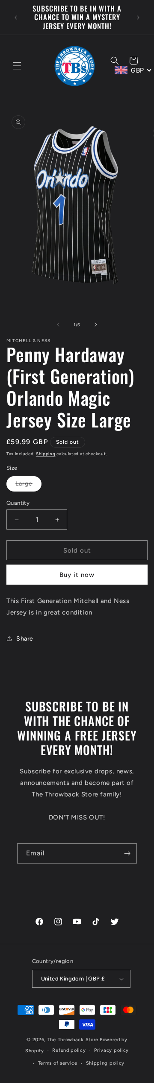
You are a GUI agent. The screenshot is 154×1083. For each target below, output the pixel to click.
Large (28, 486)
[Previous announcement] (15, 17)
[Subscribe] (127, 853)
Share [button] (24, 638)
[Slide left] (58, 324)
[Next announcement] (138, 17)
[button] (17, 65)
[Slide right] (95, 324)
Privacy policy (111, 1050)
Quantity (18, 503)
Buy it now (77, 575)
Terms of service (57, 1063)
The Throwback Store (72, 1039)
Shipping (46, 454)
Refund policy (69, 1050)
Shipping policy (105, 1063)
